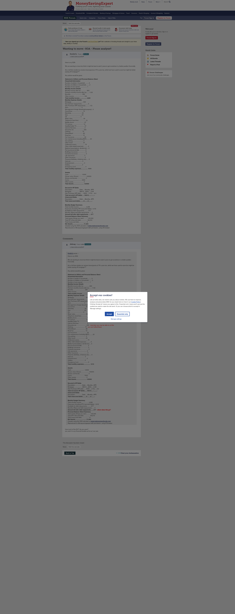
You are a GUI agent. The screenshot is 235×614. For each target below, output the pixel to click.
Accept (109, 314)
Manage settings (116, 319)
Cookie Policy (135, 302)
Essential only (122, 314)
